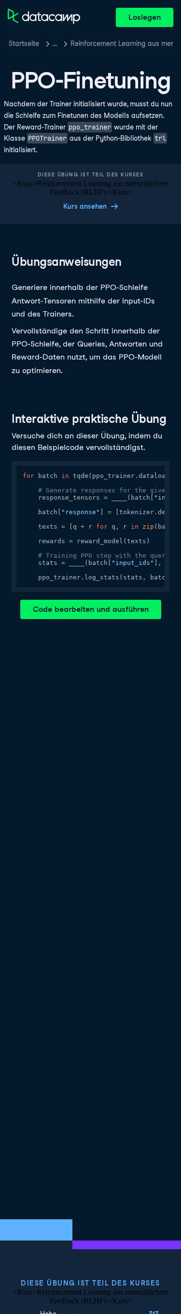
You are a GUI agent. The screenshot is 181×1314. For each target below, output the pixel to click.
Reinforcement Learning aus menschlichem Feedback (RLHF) (121, 43)
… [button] (55, 43)
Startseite (24, 43)
